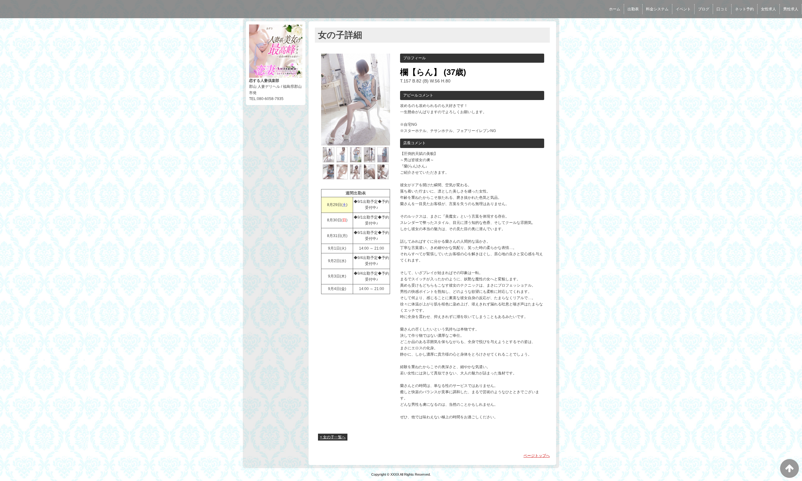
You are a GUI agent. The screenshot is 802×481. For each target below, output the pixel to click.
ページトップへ (536, 455)
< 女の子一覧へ (333, 437)
